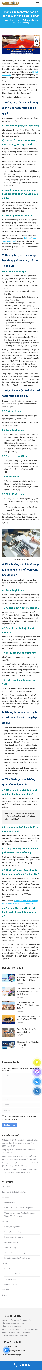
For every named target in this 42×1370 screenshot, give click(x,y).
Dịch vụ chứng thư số (12, 1227)
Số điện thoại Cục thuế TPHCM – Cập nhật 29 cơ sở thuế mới (28, 1005)
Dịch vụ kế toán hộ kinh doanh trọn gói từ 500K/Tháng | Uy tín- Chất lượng (28, 991)
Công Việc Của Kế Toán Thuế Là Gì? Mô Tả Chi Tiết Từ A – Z (19, 1151)
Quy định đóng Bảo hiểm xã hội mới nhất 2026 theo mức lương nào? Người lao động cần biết (19, 1157)
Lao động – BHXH (11, 1242)
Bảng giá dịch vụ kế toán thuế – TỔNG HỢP (28, 1043)
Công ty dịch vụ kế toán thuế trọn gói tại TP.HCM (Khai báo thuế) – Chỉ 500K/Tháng (28, 977)
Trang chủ (6, 1187)
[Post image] (8, 978)
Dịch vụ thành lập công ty (13, 1237)
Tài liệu (4, 1263)
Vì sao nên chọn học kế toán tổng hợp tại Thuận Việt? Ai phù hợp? (19, 1214)
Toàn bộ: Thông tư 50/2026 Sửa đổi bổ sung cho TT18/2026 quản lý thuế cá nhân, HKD (20, 1170)
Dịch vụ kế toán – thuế (12, 1232)
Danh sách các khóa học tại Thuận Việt (18, 1208)
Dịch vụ (5, 1221)
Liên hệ (5, 1295)
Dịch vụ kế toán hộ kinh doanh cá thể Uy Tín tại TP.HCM (28, 1017)
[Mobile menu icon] (37, 3)
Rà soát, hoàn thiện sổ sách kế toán (17, 1258)
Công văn (7, 1269)
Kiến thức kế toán (10, 1284)
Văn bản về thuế (10, 1279)
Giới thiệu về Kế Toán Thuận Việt (14, 1192)
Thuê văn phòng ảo (11, 1248)
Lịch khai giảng (9, 1203)
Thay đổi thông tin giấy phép (14, 1253)
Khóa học (5, 1197)
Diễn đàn (5, 1290)
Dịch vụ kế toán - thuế (11, 38)
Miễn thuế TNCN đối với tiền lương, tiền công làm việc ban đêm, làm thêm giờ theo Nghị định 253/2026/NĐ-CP (20, 1143)
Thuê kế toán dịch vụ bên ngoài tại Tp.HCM (26, 1030)
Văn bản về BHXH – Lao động (15, 1274)
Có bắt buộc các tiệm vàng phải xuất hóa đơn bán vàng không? (20, 816)
